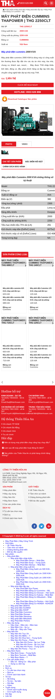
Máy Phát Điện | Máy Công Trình (19, 541)
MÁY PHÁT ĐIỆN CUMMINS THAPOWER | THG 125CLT (41, 320)
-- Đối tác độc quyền (13, 552)
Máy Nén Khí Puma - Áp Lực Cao (30, 644)
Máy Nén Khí (9, 497)
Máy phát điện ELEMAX (21, 608)
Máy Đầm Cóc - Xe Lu (20, 627)
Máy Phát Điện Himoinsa (21, 616)
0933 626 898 (26, 3)
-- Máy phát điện (12, 556)
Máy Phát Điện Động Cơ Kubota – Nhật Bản (34, 595)
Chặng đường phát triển (39, 497)
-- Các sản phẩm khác (14, 659)
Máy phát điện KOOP (20, 610)
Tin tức (8, 677)
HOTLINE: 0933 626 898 (27, 92)
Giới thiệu (33, 487)
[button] (2, 382)
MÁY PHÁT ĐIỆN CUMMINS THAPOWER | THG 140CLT (41, 262)
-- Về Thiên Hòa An (13, 545)
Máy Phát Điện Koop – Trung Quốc (31, 563)
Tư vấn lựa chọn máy (13, 511)
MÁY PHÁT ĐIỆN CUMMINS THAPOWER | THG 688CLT (13, 262)
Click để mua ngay (28, 85)
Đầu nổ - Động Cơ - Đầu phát (23, 662)
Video (25, 144)
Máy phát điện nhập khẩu (21, 558)
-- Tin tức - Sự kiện (13, 681)
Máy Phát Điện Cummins (21, 612)
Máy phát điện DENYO (20, 606)
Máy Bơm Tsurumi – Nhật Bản (23, 655)
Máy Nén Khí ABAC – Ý (20, 636)
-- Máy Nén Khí (11, 631)
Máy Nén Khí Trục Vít (20, 634)
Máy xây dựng (10, 494)
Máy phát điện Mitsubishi (21, 618)
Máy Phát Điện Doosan (20, 614)
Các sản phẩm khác (12, 504)
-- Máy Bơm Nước (13, 651)
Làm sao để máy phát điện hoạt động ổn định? (24, 448)
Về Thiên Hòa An (36, 490)
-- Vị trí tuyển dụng (13, 692)
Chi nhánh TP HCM (11, 424)
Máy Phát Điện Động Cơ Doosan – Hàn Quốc (35, 593)
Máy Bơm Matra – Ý (19, 657)
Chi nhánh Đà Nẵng (11, 427)
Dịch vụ (6, 508)
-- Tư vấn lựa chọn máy (15, 670)
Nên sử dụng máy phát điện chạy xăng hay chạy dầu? (27, 442)
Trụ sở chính (8, 434)
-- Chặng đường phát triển (16, 550)
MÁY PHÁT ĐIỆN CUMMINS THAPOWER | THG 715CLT (13, 320)
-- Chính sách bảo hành (15, 674)
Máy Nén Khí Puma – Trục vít (23, 649)
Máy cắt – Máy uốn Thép (21, 629)
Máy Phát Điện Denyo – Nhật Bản (30, 560)
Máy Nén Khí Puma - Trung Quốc (30, 646)
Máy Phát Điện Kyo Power (27, 588)
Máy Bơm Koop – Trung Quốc (23, 653)
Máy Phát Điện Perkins (20, 621)
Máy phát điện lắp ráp (35, 10)
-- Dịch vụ (9, 672)
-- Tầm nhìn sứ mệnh (14, 547)
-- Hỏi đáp (9, 683)
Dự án (8, 666)
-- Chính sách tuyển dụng (16, 690)
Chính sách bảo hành (13, 518)
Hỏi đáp (8, 694)
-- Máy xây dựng (12, 623)
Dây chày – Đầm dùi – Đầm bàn (24, 625)
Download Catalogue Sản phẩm (22, 99)
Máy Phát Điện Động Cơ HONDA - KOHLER (34, 603)
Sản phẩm (10, 10)
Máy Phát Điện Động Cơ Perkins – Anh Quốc (35, 601)
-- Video (8, 685)
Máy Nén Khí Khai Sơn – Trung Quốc (26, 638)
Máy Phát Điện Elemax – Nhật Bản (30, 565)
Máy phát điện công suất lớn (23, 567)
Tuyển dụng (10, 687)
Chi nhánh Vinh (9, 431)
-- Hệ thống (10, 679)
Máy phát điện (20, 10)
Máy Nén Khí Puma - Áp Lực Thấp (30, 642)
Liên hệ (8, 696)
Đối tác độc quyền (37, 501)
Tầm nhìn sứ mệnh (37, 494)
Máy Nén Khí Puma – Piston (22, 640)
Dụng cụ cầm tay (18, 664)
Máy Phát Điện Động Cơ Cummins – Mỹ (33, 590)
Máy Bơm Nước (10, 501)
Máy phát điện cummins (13, 52)
